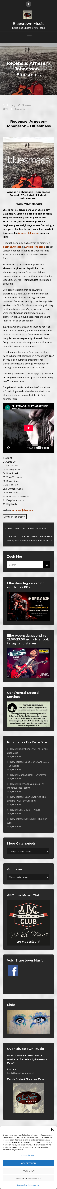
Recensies (19, 109)
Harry (12, 105)
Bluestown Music (28, 23)
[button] (52, 1129)
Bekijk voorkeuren (28, 1178)
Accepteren (28, 1163)
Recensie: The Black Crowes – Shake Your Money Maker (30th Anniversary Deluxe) (29, 538)
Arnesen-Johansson (22, 510)
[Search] (46, 564)
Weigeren (29, 1170)
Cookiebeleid (22, 1185)
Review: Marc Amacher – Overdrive (28, 774)
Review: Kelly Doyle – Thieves (25, 809)
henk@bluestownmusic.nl (20, 1073)
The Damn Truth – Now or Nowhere (27, 528)
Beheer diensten (27, 1155)
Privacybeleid (33, 1185)
